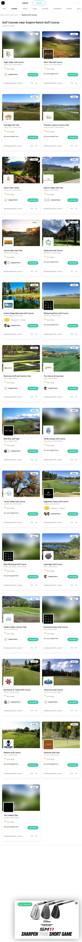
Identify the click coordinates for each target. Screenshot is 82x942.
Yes (32, 83)
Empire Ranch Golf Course (9, 15)
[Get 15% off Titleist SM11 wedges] (47, 920)
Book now (33, 75)
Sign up (39, 3)
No (36, 83)
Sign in (25, 3)
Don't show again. (47, 937)
